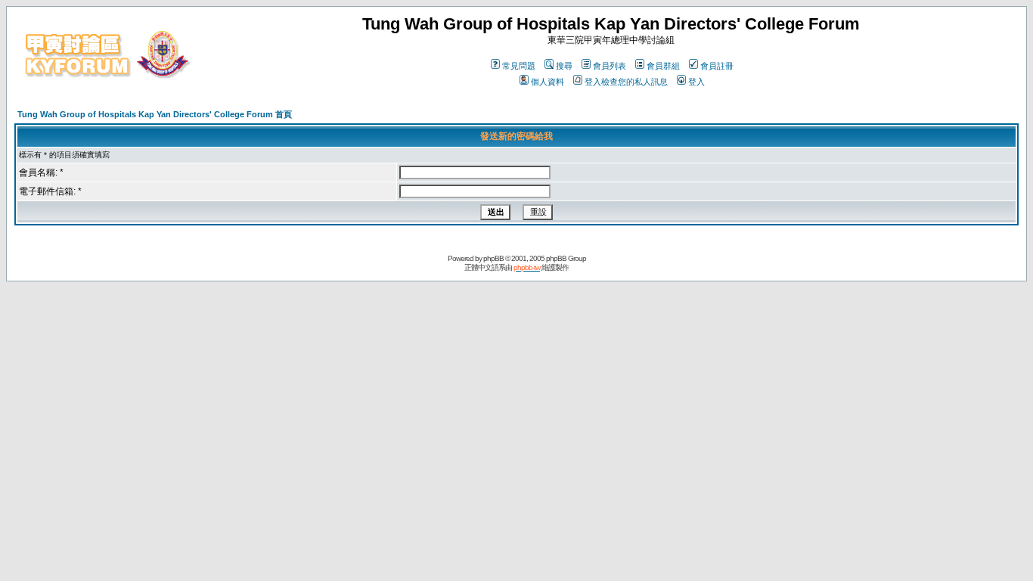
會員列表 (609, 65)
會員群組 (663, 65)
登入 (696, 81)
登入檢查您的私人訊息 (626, 81)
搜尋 (564, 65)
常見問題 (518, 65)
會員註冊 (717, 65)
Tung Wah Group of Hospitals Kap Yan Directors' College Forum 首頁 (154, 114)
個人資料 (547, 81)
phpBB (493, 258)
